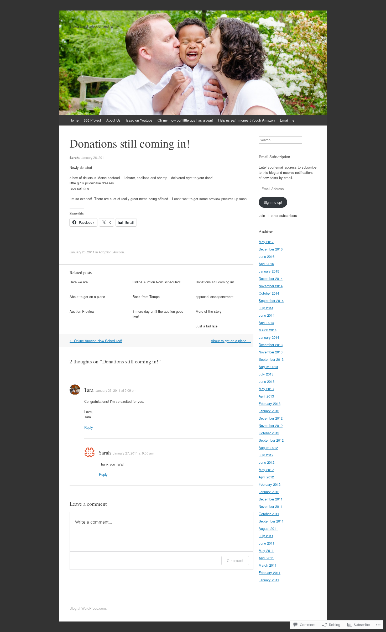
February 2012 (269, 484)
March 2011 (268, 565)
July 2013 (266, 374)
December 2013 (271, 344)
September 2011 (271, 521)
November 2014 (271, 285)
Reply (88, 427)
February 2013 (269, 403)
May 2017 (266, 241)
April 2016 (266, 263)
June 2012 (266, 462)
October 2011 (269, 513)
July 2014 (266, 307)
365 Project (92, 120)
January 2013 (269, 410)
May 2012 (266, 469)
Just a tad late (206, 325)
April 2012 (266, 476)
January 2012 (269, 491)
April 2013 (266, 396)
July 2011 (266, 535)
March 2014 (268, 329)
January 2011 (269, 579)
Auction (118, 252)
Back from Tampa (146, 296)
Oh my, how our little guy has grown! (185, 120)
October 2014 (269, 293)
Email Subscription (274, 156)
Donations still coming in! (215, 281)
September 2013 (271, 359)
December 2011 (271, 499)
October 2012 (269, 432)
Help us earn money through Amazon (246, 120)
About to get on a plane (87, 296)
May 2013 (266, 388)
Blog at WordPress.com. (88, 608)
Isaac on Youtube (139, 120)
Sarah (74, 157)
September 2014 (271, 300)
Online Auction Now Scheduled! (157, 281)
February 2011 (269, 572)
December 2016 (271, 249)
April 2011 (266, 557)
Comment (235, 560)
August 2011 (268, 528)
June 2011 (266, 543)
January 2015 (269, 271)
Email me (287, 120)
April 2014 (266, 322)
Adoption (105, 252)
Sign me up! (273, 202)
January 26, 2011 (93, 157)
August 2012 (268, 447)
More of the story (209, 311)
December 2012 (271, 418)
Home (74, 120)
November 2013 (271, 351)
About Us (113, 120)
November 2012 (271, 425)
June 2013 (266, 381)
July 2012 (266, 454)
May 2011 (266, 550)
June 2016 (266, 256)
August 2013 (268, 366)
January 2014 (269, 337)
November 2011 (271, 506)
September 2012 (271, 440)
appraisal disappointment (214, 296)
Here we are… (80, 281)
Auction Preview (82, 311)
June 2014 (266, 315)
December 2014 (271, 278)
